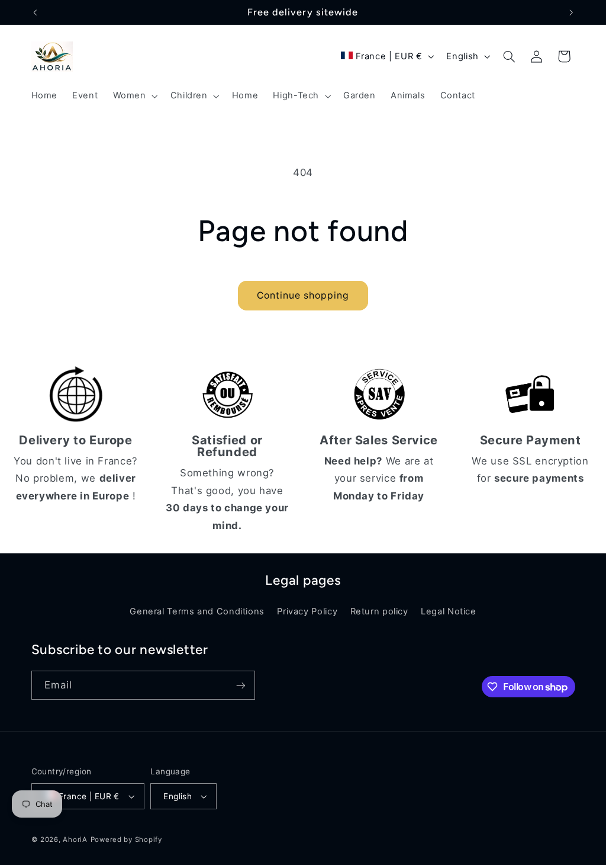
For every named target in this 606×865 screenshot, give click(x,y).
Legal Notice (448, 611)
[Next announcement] (571, 12)
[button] (134, 96)
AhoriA (75, 839)
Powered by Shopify (126, 839)
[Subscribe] (240, 685)
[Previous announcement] (35, 12)
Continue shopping (303, 295)
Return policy (379, 611)
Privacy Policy (307, 611)
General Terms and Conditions (197, 611)
